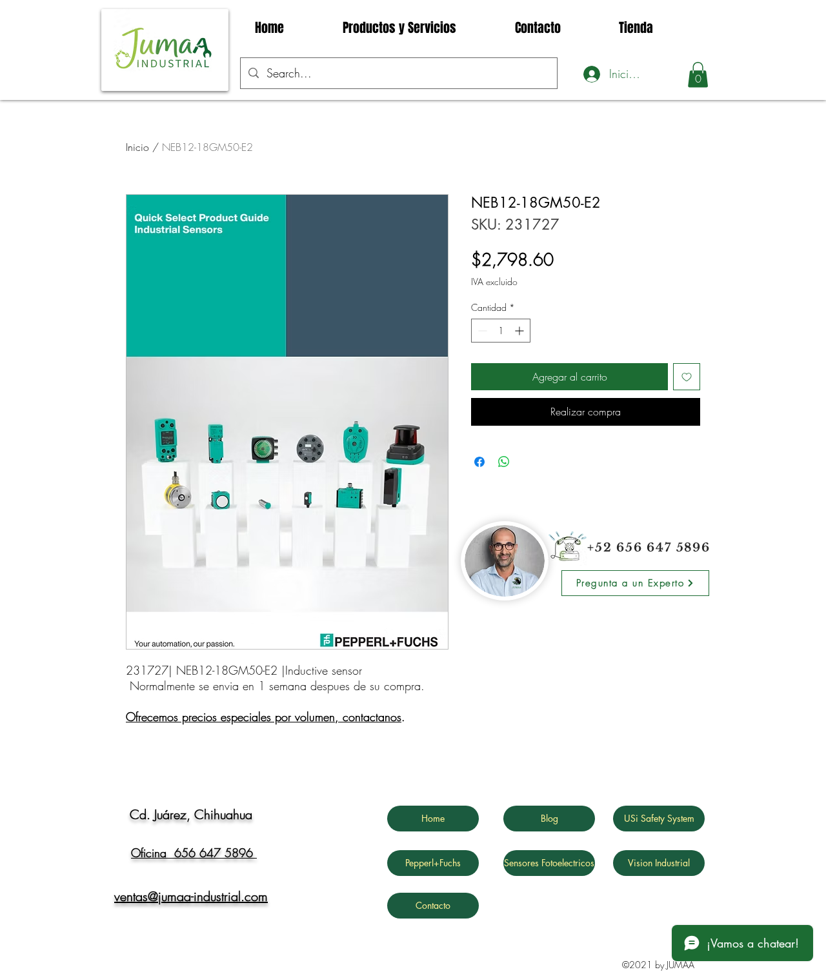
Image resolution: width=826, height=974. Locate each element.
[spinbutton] (500, 330)
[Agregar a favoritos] (686, 376)
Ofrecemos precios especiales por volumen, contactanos (263, 716)
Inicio (137, 147)
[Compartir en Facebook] (479, 462)
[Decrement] (481, 330)
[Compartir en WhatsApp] (504, 462)
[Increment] (520, 330)
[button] (698, 74)
